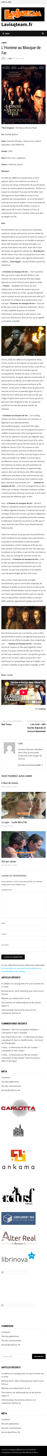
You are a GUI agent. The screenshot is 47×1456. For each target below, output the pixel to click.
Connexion (5, 1077)
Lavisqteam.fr (17, 24)
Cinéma (4, 43)
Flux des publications (10, 1081)
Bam (36, 1452)
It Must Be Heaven (9, 783)
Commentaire (7, 890)
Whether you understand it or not (15, 998)
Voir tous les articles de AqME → (30, 765)
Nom (3, 923)
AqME (10, 58)
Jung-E (21, 1050)
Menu (7, 33)
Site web (5, 945)
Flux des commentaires (11, 1086)
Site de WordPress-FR (10, 1090)
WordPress (27, 1452)
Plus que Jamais (8, 861)
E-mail (4, 934)
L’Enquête (22, 1032)
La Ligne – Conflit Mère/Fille (14, 822)
